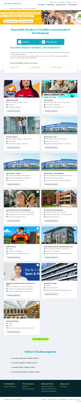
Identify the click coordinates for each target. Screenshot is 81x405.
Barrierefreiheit (72, 399)
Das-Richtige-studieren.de (47, 386)
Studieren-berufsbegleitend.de (48, 391)
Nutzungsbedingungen (63, 399)
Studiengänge (50, 4)
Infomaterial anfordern (10, 21)
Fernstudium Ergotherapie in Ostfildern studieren (25, 358)
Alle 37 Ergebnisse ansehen (40, 339)
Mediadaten (25, 386)
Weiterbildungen (72, 4)
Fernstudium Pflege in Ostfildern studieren (23, 367)
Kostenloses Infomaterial (13, 111)
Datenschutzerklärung (52, 399)
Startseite (6, 8)
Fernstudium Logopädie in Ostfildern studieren (24, 363)
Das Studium (41, 4)
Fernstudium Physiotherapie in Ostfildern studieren (26, 372)
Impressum (43, 399)
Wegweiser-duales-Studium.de (48, 389)
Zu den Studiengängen (26, 21)
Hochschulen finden (61, 4)
